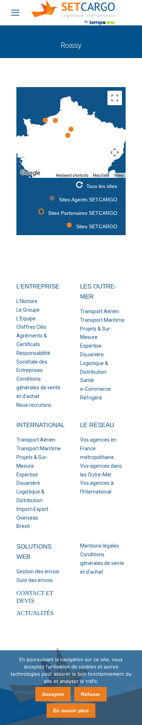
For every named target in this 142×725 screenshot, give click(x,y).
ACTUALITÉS (35, 613)
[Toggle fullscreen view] (114, 98)
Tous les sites (101, 186)
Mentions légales (99, 546)
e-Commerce (95, 389)
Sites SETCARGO (96, 226)
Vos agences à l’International (97, 487)
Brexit (23, 526)
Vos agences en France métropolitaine (98, 448)
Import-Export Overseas (32, 513)
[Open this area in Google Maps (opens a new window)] (30, 173)
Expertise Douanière (92, 350)
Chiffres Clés (31, 327)
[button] (68, 135)
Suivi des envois (34, 580)
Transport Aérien (99, 311)
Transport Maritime (102, 320)
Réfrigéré (91, 398)
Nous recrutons (33, 405)
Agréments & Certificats (31, 340)
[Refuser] (133, 687)
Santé (87, 380)
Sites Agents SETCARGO (88, 199)
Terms (118, 175)
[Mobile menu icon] (15, 12)
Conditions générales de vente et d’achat (38, 387)
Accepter (53, 694)
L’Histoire (27, 301)
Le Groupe (28, 310)
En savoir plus (71, 710)
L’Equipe (26, 318)
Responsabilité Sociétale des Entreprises (33, 361)
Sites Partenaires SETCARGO (82, 213)
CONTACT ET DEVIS (34, 597)
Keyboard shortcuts (72, 175)
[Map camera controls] (114, 152)
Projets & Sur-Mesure (96, 333)
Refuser (90, 694)
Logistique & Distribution (94, 367)
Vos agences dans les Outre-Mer (101, 470)
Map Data (101, 175)
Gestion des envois (37, 571)
